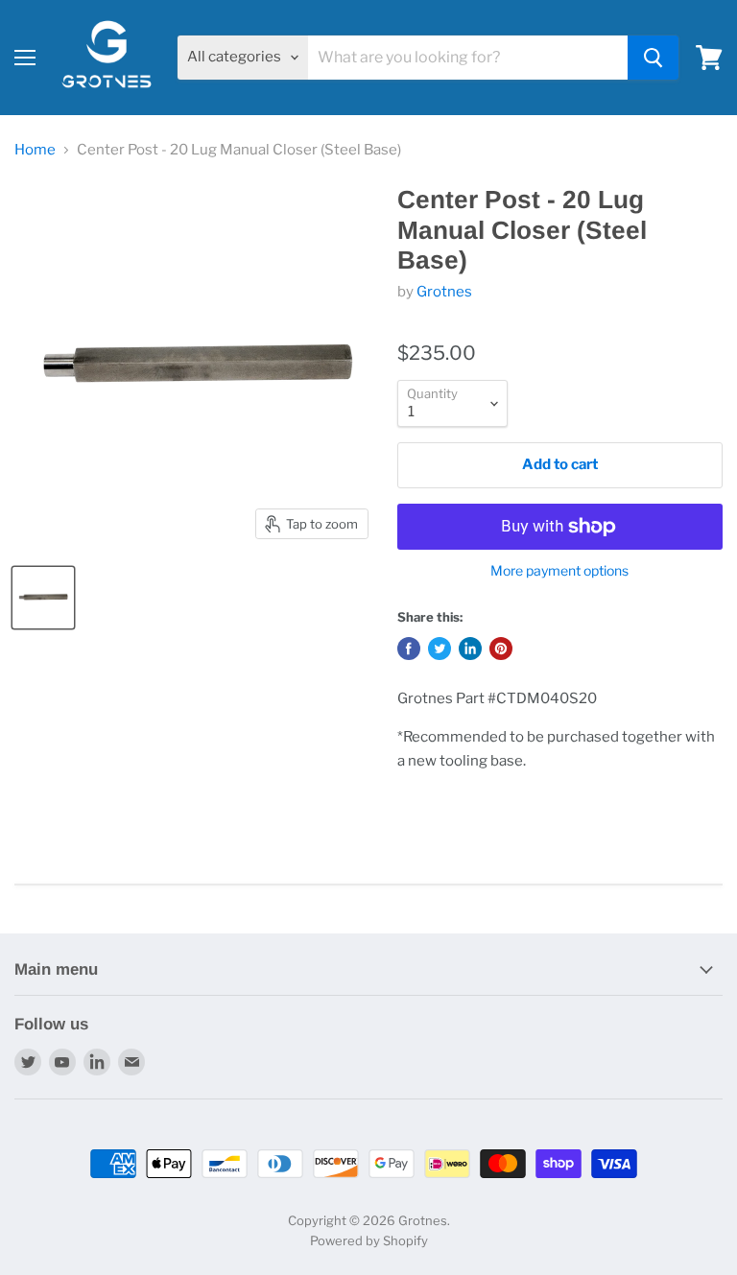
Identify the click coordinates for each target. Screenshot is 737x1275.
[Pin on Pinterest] (500, 648)
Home (35, 150)
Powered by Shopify (369, 1240)
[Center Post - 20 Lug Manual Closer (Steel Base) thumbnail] (43, 597)
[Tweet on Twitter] (439, 648)
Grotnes (444, 291)
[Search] (653, 57)
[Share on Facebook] (408, 648)
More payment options (559, 570)
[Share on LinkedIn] (470, 648)
